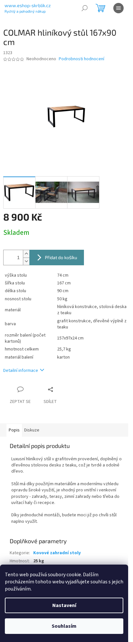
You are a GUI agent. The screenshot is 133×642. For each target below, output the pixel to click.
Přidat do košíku (61, 257)
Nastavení (64, 605)
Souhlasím (64, 626)
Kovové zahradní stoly (57, 553)
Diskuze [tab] (31, 430)
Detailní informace (20, 370)
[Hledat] (84, 8)
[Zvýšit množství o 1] (26, 254)
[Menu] (118, 8)
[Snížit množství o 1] (26, 261)
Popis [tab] (14, 430)
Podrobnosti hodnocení (81, 59)
